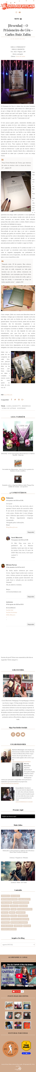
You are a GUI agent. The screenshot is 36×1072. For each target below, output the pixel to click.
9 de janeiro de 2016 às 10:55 (19, 540)
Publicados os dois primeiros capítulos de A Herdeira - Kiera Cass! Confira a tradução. (19, 851)
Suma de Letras (20, 56)
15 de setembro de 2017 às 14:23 (15, 567)
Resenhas (26, 406)
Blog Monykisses (12, 527)
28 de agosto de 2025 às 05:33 (15, 604)
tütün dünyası (10, 615)
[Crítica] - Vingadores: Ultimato (19, 857)
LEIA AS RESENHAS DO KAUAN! (24, 802)
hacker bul (9, 610)
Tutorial (5, 922)
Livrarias (6, 919)
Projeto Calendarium (20, 919)
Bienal (13, 915)
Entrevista (22, 915)
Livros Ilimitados (9, 929)
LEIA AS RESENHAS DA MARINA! (10, 783)
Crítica (5, 912)
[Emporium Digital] (18, 1068)
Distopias (5, 909)
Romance (23, 905)
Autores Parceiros (21, 902)
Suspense (21, 408)
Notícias (5, 905)
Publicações (7, 902)
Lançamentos (24, 899)
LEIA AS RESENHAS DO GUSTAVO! (21, 761)
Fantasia (14, 905)
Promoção (21, 912)
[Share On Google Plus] (22, 399)
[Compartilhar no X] (15, 399)
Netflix (27, 925)
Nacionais (15, 895)
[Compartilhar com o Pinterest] (18, 399)
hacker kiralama (11, 612)
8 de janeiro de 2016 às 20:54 (14, 500)
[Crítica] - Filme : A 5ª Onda (19, 882)
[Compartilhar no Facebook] (11, 399)
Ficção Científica (25, 909)
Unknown (9, 498)
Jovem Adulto (7, 925)
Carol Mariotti (13, 406)
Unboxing (18, 925)
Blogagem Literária (19, 922)
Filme (13, 909)
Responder (31, 532)
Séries (12, 912)
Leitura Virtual (5, 1064)
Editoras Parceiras (9, 899)
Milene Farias (11, 565)
